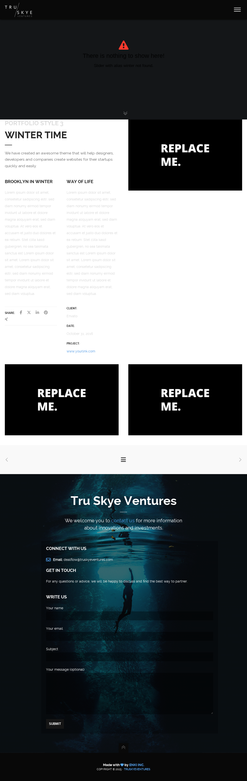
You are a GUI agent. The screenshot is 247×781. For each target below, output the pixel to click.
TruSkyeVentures (137, 769)
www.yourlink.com (81, 351)
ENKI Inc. (136, 765)
